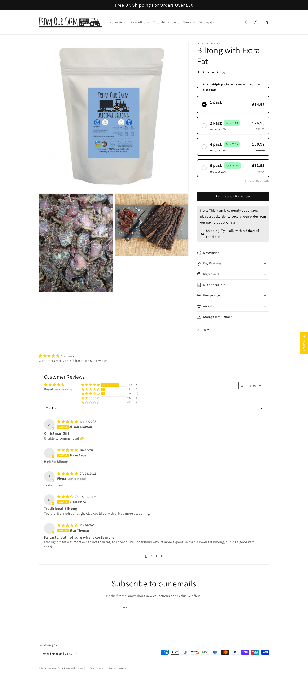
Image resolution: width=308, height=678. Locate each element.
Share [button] (206, 330)
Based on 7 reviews (58, 389)
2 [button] (151, 556)
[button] (117, 22)
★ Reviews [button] (304, 343)
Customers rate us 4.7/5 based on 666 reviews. (74, 360)
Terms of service (118, 668)
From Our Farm (55, 668)
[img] (68, 421)
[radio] (233, 104)
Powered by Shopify (75, 668)
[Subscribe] (187, 608)
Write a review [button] (251, 385)
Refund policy (97, 668)
